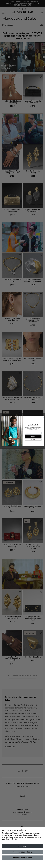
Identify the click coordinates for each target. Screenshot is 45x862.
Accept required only (22, 852)
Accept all (22, 846)
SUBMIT (33, 436)
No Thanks (33, 439)
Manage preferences (22, 858)
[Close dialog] (43, 417)
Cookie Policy (11, 839)
